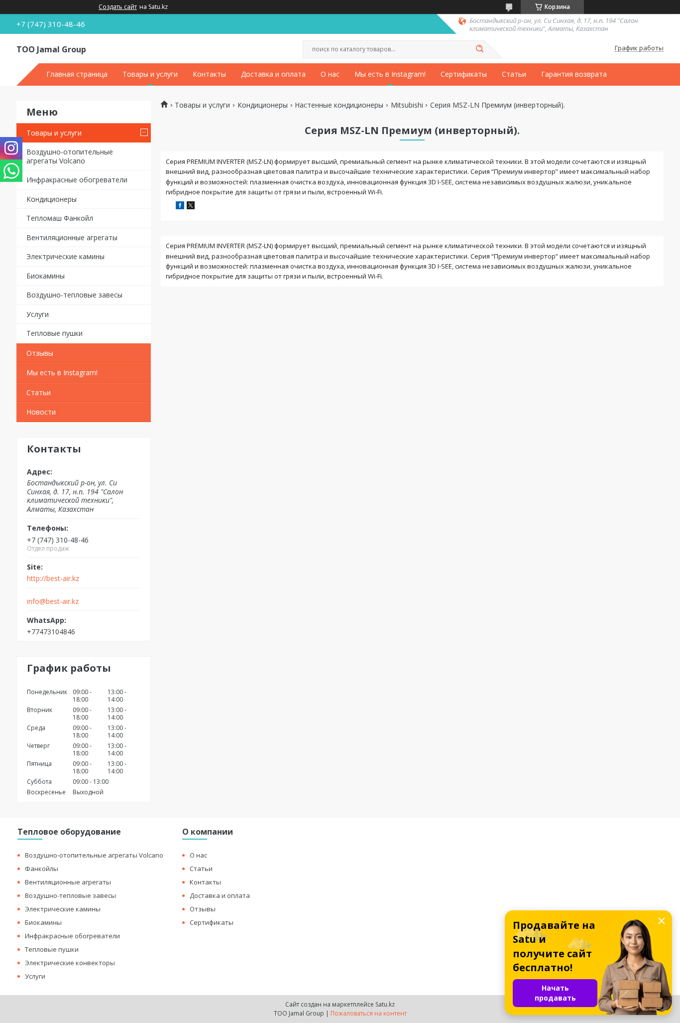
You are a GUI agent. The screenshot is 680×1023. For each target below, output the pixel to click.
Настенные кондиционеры (339, 105)
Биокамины (45, 276)
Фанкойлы (41, 868)
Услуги (37, 314)
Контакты (209, 74)
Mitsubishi (407, 105)
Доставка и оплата (273, 74)
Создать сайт (118, 6)
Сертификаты (464, 74)
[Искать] (479, 49)
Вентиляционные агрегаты (71, 237)
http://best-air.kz (53, 578)
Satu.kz (385, 1004)
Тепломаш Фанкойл (59, 218)
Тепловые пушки (54, 333)
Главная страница (77, 74)
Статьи (514, 74)
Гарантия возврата (574, 74)
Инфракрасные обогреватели (76, 179)
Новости (41, 412)
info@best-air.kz (53, 601)
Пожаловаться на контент (369, 1013)
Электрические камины (65, 256)
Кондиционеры (51, 199)
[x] (191, 206)
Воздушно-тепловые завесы (74, 294)
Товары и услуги (150, 74)
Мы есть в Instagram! (390, 74)
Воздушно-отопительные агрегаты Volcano (69, 156)
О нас (330, 74)
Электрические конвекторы (70, 962)
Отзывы (39, 353)
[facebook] (180, 206)
